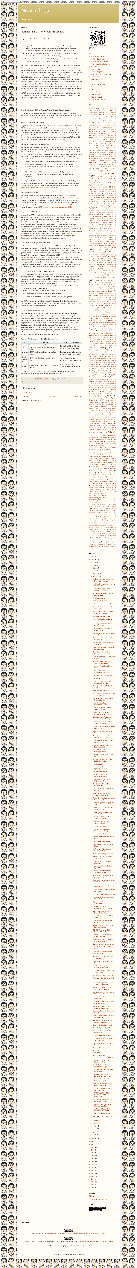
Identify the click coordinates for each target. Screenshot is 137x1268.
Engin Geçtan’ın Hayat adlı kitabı (103, 675)
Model (105, 373)
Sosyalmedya (92, 477)
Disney (106, 204)
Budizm (94, 169)
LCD (114, 343)
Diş (97, 206)
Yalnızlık (101, 535)
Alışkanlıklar (92, 121)
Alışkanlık (110, 119)
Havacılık (91, 287)
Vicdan (95, 531)
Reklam (93, 446)
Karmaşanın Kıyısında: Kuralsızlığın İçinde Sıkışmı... (104, 1012)
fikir (90, 252)
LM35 (90, 348)
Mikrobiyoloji (94, 364)
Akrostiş (97, 116)
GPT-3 (105, 278)
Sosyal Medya (109, 475)
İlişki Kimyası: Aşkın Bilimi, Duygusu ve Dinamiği (101, 589)
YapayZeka (112, 535)
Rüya (101, 452)
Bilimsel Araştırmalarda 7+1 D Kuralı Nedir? (104, 917)
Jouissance (91, 316)
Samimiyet (103, 456)
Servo (103, 464)
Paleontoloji (92, 415)
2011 (93, 1176)
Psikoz (97, 435)
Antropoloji (105, 129)
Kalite (114, 318)
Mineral (91, 368)
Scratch (103, 460)
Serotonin (96, 464)
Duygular (98, 214)
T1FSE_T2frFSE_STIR (95, 491)
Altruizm (113, 121)
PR (106, 427)
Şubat (95, 1132)
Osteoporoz (110, 404)
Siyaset (91, 473)
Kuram (104, 339)
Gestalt (105, 266)
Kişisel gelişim (108, 329)
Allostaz (107, 121)
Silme (101, 468)
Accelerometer (92, 112)
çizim (96, 191)
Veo (113, 529)
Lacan (114, 341)
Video (101, 531)
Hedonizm (91, 291)
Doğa (97, 210)
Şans (107, 485)
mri (107, 377)
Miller (90, 366)
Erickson (99, 237)
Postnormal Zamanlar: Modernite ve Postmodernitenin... (104, 1002)
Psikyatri (104, 435)
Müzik (96, 383)
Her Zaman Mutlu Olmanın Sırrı (102, 1116)
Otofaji (96, 406)
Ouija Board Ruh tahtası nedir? (102, 616)
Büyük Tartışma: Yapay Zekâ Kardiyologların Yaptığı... (101, 830)
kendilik (97, 326)
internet (107, 310)
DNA (92, 210)
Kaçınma (113, 316)
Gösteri (100, 275)
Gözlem (91, 278)
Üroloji (96, 529)
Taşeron (97, 508)
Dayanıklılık (109, 193)
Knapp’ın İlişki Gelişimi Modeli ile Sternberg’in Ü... (103, 1016)
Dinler (114, 202)
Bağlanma (107, 142)
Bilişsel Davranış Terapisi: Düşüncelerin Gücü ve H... (101, 704)
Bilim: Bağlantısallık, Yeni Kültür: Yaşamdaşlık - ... (103, 948)
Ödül (107, 406)
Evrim (107, 241)
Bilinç (110, 154)
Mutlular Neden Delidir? (100, 772)
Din (108, 202)
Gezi (111, 266)
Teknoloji (92, 510)
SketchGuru (101, 473)
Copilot (91, 185)
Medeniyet (101, 356)
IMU (110, 297)
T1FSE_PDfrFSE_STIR (107, 489)
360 (97, 108)
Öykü (108, 408)
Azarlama (106, 139)
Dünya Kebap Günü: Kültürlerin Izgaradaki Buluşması (102, 867)
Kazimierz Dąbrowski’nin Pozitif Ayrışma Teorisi (103, 741)
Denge (104, 197)
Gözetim (111, 275)
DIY (92, 202)
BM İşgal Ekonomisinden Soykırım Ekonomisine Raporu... (103, 580)
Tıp (93, 514)
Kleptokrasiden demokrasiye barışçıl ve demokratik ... (104, 886)
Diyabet (103, 206)
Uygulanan (105, 527)
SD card (93, 462)
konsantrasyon (109, 333)
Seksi (105, 462)
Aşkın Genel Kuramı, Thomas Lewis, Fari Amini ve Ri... (104, 881)
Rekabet (114, 443)
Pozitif (101, 427)
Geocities (110, 264)
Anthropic (110, 127)
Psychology (112, 435)
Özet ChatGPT (97, 411)
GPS (98, 278)
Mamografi (111, 350)
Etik (97, 239)
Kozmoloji (91, 337)
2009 (93, 1182)
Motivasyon (98, 375)
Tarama (102, 506)
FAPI (96, 245)
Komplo (100, 333)
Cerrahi (104, 171)
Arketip (91, 133)
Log (95, 348)
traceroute (91, 521)
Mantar (95, 352)
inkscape (105, 308)
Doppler (91, 212)
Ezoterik (113, 241)
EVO (97, 241)
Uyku (111, 527)
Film (96, 252)
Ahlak (95, 114)
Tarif (112, 506)
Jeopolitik (104, 314)
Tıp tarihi (103, 514)
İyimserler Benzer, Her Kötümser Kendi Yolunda (103, 629)
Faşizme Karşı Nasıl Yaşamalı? (102, 841)
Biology (114, 158)
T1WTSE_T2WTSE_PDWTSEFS (97, 504)
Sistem (110, 471)
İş (107, 312)
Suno (114, 483)
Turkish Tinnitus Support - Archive (101, 84)
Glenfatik (91, 271)
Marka (114, 352)
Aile (100, 114)
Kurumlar (91, 341)
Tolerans (91, 519)
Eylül (95, 571)
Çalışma (100, 187)
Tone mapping (99, 519)
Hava (112, 285)
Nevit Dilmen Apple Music (99, 99)
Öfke (112, 406)
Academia (94, 67)
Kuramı (111, 339)
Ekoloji (102, 224)
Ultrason (91, 525)
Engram (111, 233)
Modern (112, 373)
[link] (40, 188)
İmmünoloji (108, 306)
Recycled (97, 443)
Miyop (112, 371)
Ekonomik (91, 227)
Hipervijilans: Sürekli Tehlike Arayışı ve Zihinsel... (104, 687)
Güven (92, 283)
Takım (114, 504)
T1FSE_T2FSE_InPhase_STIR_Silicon (98, 496)
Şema (100, 487)
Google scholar (95, 69)
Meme (104, 358)
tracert (97, 521)
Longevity (31, 382)
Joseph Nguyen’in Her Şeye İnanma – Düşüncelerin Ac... (104, 1070)
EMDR (91, 229)
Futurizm (109, 260)
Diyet (90, 208)
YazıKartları (110, 540)
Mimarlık (103, 366)
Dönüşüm (98, 212)
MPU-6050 (107, 375)
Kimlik (104, 327)
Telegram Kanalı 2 (96, 97)
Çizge (90, 191)
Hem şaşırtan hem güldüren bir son (103, 944)
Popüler (114, 425)
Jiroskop (111, 314)
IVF (107, 301)
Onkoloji (104, 402)
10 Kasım (91, 108)
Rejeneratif (106, 443)
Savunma (106, 458)
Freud (114, 258)
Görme (111, 273)
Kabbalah (105, 316)
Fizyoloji (102, 254)
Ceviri (96, 173)
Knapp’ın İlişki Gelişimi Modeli (102, 1025)
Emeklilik (104, 229)
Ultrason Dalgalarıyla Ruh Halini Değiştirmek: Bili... (103, 746)
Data (112, 191)
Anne (98, 127)
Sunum (94, 485)
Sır (109, 466)
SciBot (90, 460)
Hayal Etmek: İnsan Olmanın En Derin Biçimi (102, 639)
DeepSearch (92, 195)
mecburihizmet (92, 356)
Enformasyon (102, 233)
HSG (112, 293)
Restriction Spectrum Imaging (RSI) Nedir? (104, 803)
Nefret (101, 385)
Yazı (103, 540)
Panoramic (113, 415)
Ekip (90, 224)
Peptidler (102, 419)
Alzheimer (94, 123)
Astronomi (111, 135)
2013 (93, 1170)
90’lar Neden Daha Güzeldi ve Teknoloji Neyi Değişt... (102, 737)
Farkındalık (103, 245)
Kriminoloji (100, 337)
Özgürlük (111, 413)
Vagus (107, 529)
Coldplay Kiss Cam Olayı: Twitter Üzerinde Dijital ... (103, 755)
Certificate (111, 171)
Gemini (109, 262)
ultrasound (99, 525)
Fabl (92, 243)
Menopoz (91, 360)
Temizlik (93, 512)
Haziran (95, 1120)
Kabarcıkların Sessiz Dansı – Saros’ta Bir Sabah (104, 837)
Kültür (98, 341)
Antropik (98, 129)
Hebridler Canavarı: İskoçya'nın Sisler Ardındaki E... (102, 857)
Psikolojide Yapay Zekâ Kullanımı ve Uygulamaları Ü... (104, 699)
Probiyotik (91, 429)
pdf (92, 419)
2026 (93, 557)
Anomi (104, 127)
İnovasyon (100, 310)
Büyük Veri (107, 169)
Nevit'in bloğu (35, 10)
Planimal (91, 425)
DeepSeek (101, 195)
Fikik (112, 250)
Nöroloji (109, 396)
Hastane (106, 285)
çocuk (102, 191)
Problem (99, 429)
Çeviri (114, 187)
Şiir (113, 487)
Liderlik (109, 345)
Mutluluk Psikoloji (103, 381)
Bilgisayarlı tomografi (94, 154)
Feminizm (95, 250)
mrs (92, 379)
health (93, 289)
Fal (107, 243)
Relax (99, 446)
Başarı (99, 144)
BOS (95, 164)
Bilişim (110, 156)
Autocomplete (110, 137)
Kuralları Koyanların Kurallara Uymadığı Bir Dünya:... (102, 768)
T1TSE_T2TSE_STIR (95, 500)
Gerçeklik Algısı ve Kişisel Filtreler (103, 1028)
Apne (112, 129)
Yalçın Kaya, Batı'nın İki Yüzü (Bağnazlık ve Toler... (102, 708)
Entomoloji (91, 235)
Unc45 (114, 525)
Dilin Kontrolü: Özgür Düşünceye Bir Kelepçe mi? (104, 1032)
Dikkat (98, 201)
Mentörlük (98, 360)
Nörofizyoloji (92, 396)
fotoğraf (113, 256)
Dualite (111, 212)
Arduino (102, 131)
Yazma (97, 542)
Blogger (63, 1254)
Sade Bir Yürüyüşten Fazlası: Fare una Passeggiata (103, 1089)
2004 (93, 1188)
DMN (114, 208)
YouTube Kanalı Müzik (98, 59)
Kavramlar (105, 324)
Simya (102, 471)
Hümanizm (113, 295)
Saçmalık (111, 452)
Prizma (112, 427)
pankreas (99, 415)
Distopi (112, 204)
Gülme (101, 280)
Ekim (95, 568)
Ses (108, 464)
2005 (93, 1185)
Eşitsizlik (91, 239)
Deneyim (98, 197)
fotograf (104, 256)
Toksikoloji (110, 517)
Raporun (113, 441)
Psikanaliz (93, 432)
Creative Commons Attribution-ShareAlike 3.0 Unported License (93, 1242)
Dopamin (111, 210)
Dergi (98, 199)
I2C (93, 297)
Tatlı (107, 508)
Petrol (99, 421)
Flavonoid (91, 256)
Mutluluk (91, 381)
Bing (102, 158)
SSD (113, 479)
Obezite (91, 400)
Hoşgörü (107, 293)
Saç (105, 452)
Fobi (98, 256)
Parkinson (93, 417)
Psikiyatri (101, 432)
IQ (98, 301)
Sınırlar (104, 466)
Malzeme (93, 350)
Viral (107, 531)
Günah (107, 280)
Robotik (91, 452)
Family (91, 245)
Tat (102, 508)
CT (89, 187)
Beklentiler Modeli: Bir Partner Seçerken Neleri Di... (102, 1105)
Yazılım (91, 542)
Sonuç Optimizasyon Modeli (101, 1114)
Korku (111, 335)
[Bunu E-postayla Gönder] (56, 379)
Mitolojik (100, 371)
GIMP (90, 269)
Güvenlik (99, 283)
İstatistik (102, 312)
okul (106, 400)
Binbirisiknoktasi (93, 158)
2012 (93, 1173)
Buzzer (100, 169)
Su (109, 483)
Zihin (90, 548)
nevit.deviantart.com (97, 79)
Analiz (103, 123)
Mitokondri (112, 369)
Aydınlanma (99, 139)
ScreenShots (113, 460)
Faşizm (94, 248)
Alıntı (100, 119)
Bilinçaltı (91, 156)
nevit (92, 1196)
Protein (114, 429)
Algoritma (91, 119)
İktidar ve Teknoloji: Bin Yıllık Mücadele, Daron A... (102, 1080)
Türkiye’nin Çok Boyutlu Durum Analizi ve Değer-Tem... (102, 620)
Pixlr (110, 423)
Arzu (90, 135)
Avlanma (91, 139)
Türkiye (112, 523)
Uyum (90, 529)
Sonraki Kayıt (26, 397)
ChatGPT (111, 173)
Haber (92, 285)
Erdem (112, 235)
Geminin (91, 264)
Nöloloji (102, 394)
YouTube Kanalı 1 (96, 87)
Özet (114, 408)
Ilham (101, 297)
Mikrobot (111, 364)
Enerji (101, 231)
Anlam (114, 125)
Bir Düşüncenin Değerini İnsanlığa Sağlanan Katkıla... (103, 1039)
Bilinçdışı (101, 156)
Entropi (98, 235)
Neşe (112, 385)
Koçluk (100, 331)
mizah (90, 373)
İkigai (90, 303)
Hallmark (99, 285)
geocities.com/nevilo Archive (99, 82)
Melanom (97, 358)
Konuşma (104, 335)
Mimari (96, 366)
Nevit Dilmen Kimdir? (97, 56)
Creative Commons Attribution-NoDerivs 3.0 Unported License (86, 1234)
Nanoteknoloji (110, 383)
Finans (101, 252)
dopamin (104, 210)
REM (104, 445)
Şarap (112, 485)
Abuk (110, 110)
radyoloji (109, 439)
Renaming (111, 445)
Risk (96, 450)
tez (115, 512)
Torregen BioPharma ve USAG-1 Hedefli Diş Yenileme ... (103, 760)
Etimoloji (105, 239)
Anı (96, 125)
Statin (90, 481)
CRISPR (112, 185)
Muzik (112, 381)
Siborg (114, 466)
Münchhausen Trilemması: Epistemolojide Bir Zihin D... (102, 713)
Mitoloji (93, 371)
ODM (99, 400)
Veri (90, 531)
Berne (90, 150)
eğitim (98, 222)
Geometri (91, 266)
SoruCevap (98, 475)
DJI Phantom (97, 208)
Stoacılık (104, 481)
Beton (105, 150)
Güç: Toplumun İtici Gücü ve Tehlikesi (101, 1052)
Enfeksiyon (110, 231)
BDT (103, 146)
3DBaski (91, 110)
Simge (107, 468)
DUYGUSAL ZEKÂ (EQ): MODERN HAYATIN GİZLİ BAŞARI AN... (102, 1095)
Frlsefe (93, 260)
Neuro (90, 387)
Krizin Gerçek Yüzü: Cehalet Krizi (103, 601)
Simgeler (113, 468)
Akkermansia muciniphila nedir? (102, 604)
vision (97, 533)
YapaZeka (96, 538)
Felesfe (106, 248)
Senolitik (111, 462)
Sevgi (114, 464)
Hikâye (90, 293)
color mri (101, 181)
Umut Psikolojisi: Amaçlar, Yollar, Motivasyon (103, 608)
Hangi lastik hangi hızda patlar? (102, 691)
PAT (106, 417)
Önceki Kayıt (78, 397)
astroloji (96, 135)
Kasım (95, 565)
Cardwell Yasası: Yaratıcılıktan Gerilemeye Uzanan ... (102, 871)
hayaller (103, 287)
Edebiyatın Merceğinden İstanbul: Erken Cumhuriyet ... (103, 940)
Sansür (90, 458)
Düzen (112, 216)
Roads (112, 450)
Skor (90, 475)
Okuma (111, 400)
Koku (106, 331)
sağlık (97, 454)
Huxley (101, 295)
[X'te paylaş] (60, 379)
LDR (92, 345)
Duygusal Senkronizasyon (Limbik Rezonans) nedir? (103, 876)
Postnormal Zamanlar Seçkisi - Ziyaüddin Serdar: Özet (102, 1007)
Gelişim (101, 262)
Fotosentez (94, 258)
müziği (90, 383)
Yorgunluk (100, 544)
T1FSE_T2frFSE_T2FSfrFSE (96, 494)
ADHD (106, 112)
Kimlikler (111, 326)
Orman (90, 404)
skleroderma (110, 473)
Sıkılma (98, 466)
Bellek (98, 148)
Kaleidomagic (106, 318)
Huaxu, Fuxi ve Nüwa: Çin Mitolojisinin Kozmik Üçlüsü (102, 653)
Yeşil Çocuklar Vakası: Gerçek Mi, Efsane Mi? (103, 845)
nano (103, 383)
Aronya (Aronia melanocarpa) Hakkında (102, 862)
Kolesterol (113, 331)
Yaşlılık (90, 540)
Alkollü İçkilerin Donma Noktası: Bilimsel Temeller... (103, 624)
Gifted (97, 269)
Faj (103, 243)
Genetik (99, 264)
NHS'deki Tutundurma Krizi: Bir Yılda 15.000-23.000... (103, 931)
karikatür (107, 322)
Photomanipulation (94, 423)
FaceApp (97, 243)
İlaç (100, 304)
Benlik (103, 148)
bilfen (90, 152)
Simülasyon (94, 470)
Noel (112, 389)
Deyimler (113, 199)
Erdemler (91, 237)
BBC (97, 146)
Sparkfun (93, 479)
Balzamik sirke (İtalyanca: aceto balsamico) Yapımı (102, 813)
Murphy (104, 379)
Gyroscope (113, 283)
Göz (105, 275)
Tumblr (99, 523)
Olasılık (96, 402)
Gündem (113, 280)
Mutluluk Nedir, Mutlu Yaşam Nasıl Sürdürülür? (103, 643)
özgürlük (103, 413)
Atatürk (96, 137)
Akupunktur (105, 116)
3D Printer (103, 108)
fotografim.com (95, 89)
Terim (99, 512)
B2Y (112, 140)
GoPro (91, 273)
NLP (101, 389)
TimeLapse (92, 517)
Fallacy (112, 243)
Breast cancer (112, 167)
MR (114, 375)
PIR (105, 423)
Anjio (100, 125)
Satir (100, 458)
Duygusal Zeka (109, 214)
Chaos (102, 174)
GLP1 (112, 271)
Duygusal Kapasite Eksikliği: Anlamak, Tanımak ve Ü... (101, 662)
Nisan (95, 1126)
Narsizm (91, 385)
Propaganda (106, 429)
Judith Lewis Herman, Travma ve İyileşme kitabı (103, 1044)
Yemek (103, 542)
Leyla (102, 345)
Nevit (95, 387)
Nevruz (101, 387)
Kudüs (98, 339)
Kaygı (112, 324)
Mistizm (105, 368)
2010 (93, 1179)
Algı (112, 117)
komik (93, 333)
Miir (114, 362)
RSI (96, 452)
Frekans (108, 258)
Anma (92, 127)
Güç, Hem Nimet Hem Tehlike (102, 1048)
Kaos (104, 320)
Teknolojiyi (101, 510)
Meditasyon (110, 356)
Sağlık (105, 454)
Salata (96, 456)
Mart (94, 1129)
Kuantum (91, 339)
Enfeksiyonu (92, 233)
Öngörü (103, 408)
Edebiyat (91, 218)
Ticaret (111, 514)
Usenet (92, 527)
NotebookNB (94, 394)
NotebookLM (93, 391)
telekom (108, 510)
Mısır (109, 362)
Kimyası (99, 329)
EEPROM (91, 220)
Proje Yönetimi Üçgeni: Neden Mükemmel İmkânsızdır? (102, 1110)
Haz (114, 287)
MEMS (112, 358)
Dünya (98, 216)
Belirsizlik (91, 148)
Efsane (98, 220)
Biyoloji (91, 162)
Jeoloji (97, 314)
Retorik (109, 448)
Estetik (105, 237)
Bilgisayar (110, 152)
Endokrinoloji (92, 231)
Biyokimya (109, 160)
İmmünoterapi (92, 308)
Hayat (109, 287)
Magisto (113, 348)
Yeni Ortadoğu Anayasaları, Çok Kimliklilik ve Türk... (102, 1100)
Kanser (93, 320)
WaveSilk (105, 533)
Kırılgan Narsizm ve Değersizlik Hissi (104, 894)
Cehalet (97, 171)
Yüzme (99, 546)
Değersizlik (110, 195)
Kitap (91, 330)
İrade (92, 312)
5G (97, 110)
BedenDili (110, 146)
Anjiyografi (107, 125)
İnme (112, 308)
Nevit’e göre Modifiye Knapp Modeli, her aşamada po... (102, 988)
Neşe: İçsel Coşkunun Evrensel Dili (103, 975)
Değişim (91, 197)
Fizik (106, 252)
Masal (93, 354)
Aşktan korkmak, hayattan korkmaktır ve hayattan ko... (104, 998)
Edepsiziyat (100, 218)
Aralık (95, 562)
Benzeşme (111, 148)
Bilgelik (97, 152)
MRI (103, 377)
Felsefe (113, 247)
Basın (92, 144)
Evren (101, 241)
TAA (109, 504)
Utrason (98, 527)
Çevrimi (101, 189)
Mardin (108, 352)
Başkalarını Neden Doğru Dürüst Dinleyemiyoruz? (102, 667)
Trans (103, 521)
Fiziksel (114, 252)
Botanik (108, 165)
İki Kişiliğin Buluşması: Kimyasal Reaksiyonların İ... (103, 594)
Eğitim (106, 222)
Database (91, 193)
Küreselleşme (106, 341)
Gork (98, 273)
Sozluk (109, 477)
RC (91, 443)
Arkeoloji (111, 131)
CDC (92, 171)
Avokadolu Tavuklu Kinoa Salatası (103, 834)
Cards (114, 169)
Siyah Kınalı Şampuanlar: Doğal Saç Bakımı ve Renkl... (104, 585)
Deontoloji (111, 197)
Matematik (102, 354)
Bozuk (92, 167)
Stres (103, 483)
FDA (100, 248)
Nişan (96, 389)
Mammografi (101, 350)
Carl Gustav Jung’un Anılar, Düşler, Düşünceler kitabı (103, 898)
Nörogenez (102, 396)
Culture (94, 187)
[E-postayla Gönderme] (52, 379)
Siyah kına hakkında (99, 598)
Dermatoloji (105, 199)
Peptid (96, 419)
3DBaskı (112, 108)
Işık (103, 301)
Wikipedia (113, 533)
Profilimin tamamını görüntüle (98, 1199)
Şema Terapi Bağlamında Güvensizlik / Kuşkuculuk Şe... (104, 694)
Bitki (101, 160)
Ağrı (90, 114)
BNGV (90, 164)
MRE (98, 377)
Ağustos (95, 574)
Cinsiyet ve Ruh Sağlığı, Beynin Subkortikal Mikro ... (102, 808)
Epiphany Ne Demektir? (100, 678)
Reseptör (91, 447)
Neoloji (107, 385)
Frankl (101, 258)
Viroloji (113, 531)
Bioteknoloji (94, 160)
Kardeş (92, 322)
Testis (104, 512)
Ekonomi (109, 224)
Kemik (90, 326)
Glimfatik (99, 271)
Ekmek (96, 224)
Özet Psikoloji (107, 411)
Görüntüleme (92, 275)
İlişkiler (99, 306)
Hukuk (95, 295)
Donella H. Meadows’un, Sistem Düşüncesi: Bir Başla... (102, 1066)
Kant (100, 320)
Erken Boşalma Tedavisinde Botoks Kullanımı (103, 789)
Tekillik (112, 508)
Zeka (112, 546)
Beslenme (98, 150)
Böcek (98, 166)
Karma (114, 322)
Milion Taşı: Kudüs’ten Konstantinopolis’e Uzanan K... (103, 907)
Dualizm (91, 214)
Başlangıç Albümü (108, 144)
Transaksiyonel (111, 521)
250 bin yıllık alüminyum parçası (103, 854)
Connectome (102, 183)
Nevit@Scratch (95, 77)
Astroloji (103, 135)
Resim (102, 447)
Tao (97, 506)
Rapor (107, 441)
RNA (107, 450)
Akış (113, 114)
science (97, 460)
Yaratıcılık (104, 538)
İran (96, 312)
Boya (114, 164)
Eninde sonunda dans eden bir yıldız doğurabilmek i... (104, 634)
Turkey (106, 523)
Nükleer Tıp (109, 398)
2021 (93, 1147)
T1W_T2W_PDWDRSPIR (95, 502)
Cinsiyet (100, 179)
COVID (105, 185)
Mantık (102, 352)
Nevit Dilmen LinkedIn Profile (100, 64)
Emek (97, 229)
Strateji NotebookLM (94, 483)
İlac (95, 303)
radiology (92, 439)
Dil (103, 202)
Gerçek (99, 266)
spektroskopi (101, 479)
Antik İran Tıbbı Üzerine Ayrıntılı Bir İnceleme (103, 732)
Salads (90, 456)
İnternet (114, 310)
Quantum (105, 437)
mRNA (114, 377)
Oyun (102, 406)
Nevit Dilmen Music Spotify (99, 62)
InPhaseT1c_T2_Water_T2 (95, 299)
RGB (92, 450)
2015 (93, 1164)
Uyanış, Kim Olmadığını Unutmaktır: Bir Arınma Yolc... (104, 799)
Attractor (102, 137)
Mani (90, 352)
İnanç (99, 308)
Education (109, 218)
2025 (93, 560)
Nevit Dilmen (51, 1234)
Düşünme (105, 216)
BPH (104, 166)
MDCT (111, 354)
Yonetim (91, 544)
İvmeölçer (113, 312)
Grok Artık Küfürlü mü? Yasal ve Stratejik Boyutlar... (103, 935)
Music (111, 379)
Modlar (90, 375)
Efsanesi (106, 220)
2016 (93, 1162)
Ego (112, 220)
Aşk (90, 137)
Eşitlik (111, 237)
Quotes (112, 437)
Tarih (90, 508)
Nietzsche (107, 387)
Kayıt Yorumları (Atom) (34, 400)
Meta (90, 362)
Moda (100, 373)
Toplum (107, 519)
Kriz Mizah (110, 337)
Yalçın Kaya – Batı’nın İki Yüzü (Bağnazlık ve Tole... (102, 722)
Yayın (97, 540)
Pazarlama (113, 417)
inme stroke (92, 310)
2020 (93, 1150)
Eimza (111, 222)
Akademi (107, 114)
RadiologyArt (101, 439)
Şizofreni (97, 489)
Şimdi (90, 489)
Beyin (111, 150)
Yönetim (91, 546)
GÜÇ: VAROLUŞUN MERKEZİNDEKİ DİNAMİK (103, 1056)
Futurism (101, 260)
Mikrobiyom (104, 364)
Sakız (112, 454)
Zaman (106, 546)
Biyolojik (100, 162)
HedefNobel (109, 289)
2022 (93, 1144)
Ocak (95, 1135)
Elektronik (110, 227)
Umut (108, 525)
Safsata (91, 454)
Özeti (97, 413)
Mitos (106, 371)
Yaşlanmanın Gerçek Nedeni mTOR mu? (103, 979)
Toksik (103, 517)
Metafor (104, 362)
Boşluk (101, 165)
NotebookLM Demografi (109, 391)
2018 (93, 1156)
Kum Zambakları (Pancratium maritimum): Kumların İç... (102, 718)
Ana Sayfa (52, 397)
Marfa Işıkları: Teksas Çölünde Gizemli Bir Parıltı (102, 850)
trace (112, 519)
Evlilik (91, 241)
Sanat (110, 456)
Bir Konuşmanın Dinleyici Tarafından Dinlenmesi (104, 890)
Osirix (103, 404)
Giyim (111, 268)
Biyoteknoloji (109, 162)
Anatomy (110, 123)
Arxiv (112, 133)
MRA (93, 377)
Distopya (91, 206)
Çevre (94, 189)
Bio (107, 158)
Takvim (92, 506)
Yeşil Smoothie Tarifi (99, 826)
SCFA (112, 458)
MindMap (111, 366)
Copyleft (97, 185)
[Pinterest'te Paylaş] (64, 379)
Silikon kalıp (94, 468)
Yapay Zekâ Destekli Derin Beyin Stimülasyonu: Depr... (103, 751)
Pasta (101, 417)
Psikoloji (111, 431)
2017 (93, 1159)
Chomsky (110, 176)
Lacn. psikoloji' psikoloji (98, 343)
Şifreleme (107, 487)
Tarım (107, 506)
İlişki (93, 306)
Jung (97, 316)
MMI (95, 373)
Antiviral (91, 129)
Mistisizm (97, 368)
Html (90, 295)
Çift (106, 189)
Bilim (104, 154)
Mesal (104, 360)
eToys (111, 239)
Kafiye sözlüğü (95, 318)
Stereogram (97, 481)
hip (95, 293)
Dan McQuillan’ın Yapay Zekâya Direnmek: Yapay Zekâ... (102, 1021)
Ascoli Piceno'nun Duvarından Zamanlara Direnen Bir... (102, 682)
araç (90, 131)
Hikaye (110, 291)
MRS (97, 379)
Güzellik (106, 283)
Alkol (100, 121)
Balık (114, 141)
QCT (99, 437)
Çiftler (111, 189)
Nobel (106, 389)
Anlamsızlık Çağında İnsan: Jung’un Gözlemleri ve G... (104, 993)
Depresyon (92, 199)
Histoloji (100, 293)
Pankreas (106, 415)
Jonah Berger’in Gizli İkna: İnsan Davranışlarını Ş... (103, 962)
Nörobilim (110, 394)
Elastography (100, 227)
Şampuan (101, 485)
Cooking (110, 183)
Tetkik (109, 512)
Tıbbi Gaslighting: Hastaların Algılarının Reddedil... (101, 775)
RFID (114, 447)
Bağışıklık (99, 141)
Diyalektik (110, 206)
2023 (93, 1141)
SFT (93, 466)
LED (97, 345)
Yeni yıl (111, 542)
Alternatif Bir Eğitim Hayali (101, 1035)
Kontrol (97, 335)
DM (105, 208)
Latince (109, 343)
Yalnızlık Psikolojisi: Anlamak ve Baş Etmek (104, 657)
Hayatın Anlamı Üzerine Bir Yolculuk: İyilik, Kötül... (101, 794)
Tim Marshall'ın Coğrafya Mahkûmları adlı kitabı (100, 967)
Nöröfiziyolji (99, 398)
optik (112, 402)
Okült (90, 402)
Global (106, 271)
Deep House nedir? (98, 764)
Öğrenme (91, 408)
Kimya (91, 329)
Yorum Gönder (28, 392)
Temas (114, 510)
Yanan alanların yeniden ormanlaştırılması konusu (101, 983)
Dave (99, 193)
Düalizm (91, 216)
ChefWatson (100, 176)
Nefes (96, 385)
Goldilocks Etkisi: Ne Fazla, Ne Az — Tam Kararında (103, 957)
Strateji (110, 481)
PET (114, 419)
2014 (93, 1167)
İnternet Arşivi (95, 92)
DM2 (109, 208)
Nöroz (90, 398)
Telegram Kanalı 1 (96, 94)
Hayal (97, 287)
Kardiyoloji (99, 322)
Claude (110, 179)
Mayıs (95, 1123)
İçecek (112, 301)
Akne (90, 116)
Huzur (106, 295)
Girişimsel (104, 268)
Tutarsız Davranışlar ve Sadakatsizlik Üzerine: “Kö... (104, 727)
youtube (109, 544)
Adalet (100, 112)
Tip (98, 517)
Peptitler (109, 419)
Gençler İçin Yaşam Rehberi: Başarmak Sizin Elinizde (101, 912)
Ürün (102, 529)
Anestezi (91, 125)
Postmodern (94, 427)
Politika (98, 425)
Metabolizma (97, 362)
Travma (93, 523)
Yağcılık (93, 535)
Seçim (100, 462)
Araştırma (95, 131)
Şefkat (90, 487)
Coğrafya (91, 181)
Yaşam (111, 538)
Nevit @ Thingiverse (97, 72)
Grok (113, 277)
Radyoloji (91, 441)
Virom (92, 533)
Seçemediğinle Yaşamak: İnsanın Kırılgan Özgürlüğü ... (102, 1084)
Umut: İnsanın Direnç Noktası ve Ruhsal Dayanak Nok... (103, 612)
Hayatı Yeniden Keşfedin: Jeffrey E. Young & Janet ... (103, 903)
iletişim (106, 304)
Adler (112, 112)
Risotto (102, 450)
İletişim (113, 304)
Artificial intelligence (101, 133)
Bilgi (103, 152)
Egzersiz (91, 222)
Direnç (92, 204)
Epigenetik (105, 235)
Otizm (90, 406)
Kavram (94, 324)
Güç (96, 281)
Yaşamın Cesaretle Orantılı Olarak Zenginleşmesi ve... (103, 921)
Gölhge (105, 273)
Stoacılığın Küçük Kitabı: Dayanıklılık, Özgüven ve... (102, 1075)
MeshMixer (111, 360)
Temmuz (96, 577)
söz (115, 477)
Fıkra (107, 250)
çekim (106, 187)
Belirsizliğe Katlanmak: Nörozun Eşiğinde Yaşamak (102, 952)
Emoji (111, 229)
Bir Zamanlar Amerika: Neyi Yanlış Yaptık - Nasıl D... (103, 971)
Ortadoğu (97, 404)
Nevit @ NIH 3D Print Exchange (101, 74)
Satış (96, 458)
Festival (102, 250)
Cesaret (90, 173)
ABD (103, 110)
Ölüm (97, 408)
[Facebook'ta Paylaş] (62, 379)
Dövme (105, 212)
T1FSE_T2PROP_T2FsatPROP (97, 498)
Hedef (101, 289)
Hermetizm (100, 291)
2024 (93, 1138)
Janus (92, 314)
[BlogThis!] (58, 379)
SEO (90, 464)
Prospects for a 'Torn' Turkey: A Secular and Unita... (102, 1061)
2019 (93, 1153)
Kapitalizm (113, 320)
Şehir (95, 487)
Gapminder (92, 262)
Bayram (91, 146)
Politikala (106, 425)
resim (96, 448)
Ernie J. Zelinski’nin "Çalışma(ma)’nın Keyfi (101, 671)
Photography (108, 421)
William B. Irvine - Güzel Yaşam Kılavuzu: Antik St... (103, 926)
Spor (108, 479)
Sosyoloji (101, 477)
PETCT (93, 421)
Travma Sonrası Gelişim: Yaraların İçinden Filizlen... (103, 648)
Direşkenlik (99, 204)
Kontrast (91, 335)
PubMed (93, 437)
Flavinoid (111, 254)
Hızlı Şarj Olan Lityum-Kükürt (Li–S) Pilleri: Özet (104, 785)
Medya (90, 358)
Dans (108, 191)
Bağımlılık (91, 141)
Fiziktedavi (94, 254)
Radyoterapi (100, 441)
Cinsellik (91, 179)
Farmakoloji (112, 245)
